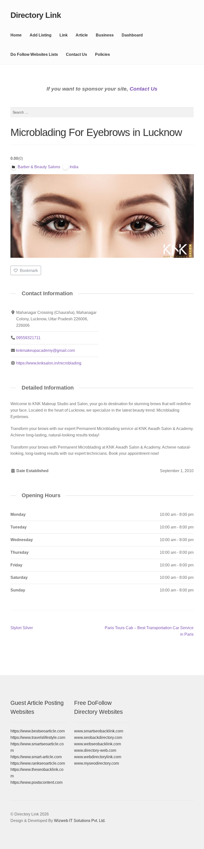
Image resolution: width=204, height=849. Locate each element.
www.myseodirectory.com (96, 763)
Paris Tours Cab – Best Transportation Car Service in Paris (149, 630)
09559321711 (28, 338)
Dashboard (132, 35)
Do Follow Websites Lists (34, 54)
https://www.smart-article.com (36, 757)
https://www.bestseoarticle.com (37, 731)
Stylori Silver (21, 628)
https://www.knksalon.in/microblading (48, 363)
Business (105, 35)
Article (82, 35)
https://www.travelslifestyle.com (37, 737)
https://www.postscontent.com (36, 782)
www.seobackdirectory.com (98, 737)
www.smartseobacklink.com (98, 731)
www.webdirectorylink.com (97, 757)
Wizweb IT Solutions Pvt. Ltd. (79, 820)
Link (63, 35)
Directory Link (35, 15)
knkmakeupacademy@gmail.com (45, 350)
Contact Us (76, 54)
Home (16, 35)
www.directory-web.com (95, 750)
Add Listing (40, 35)
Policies (102, 54)
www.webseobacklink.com (97, 744)
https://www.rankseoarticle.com (37, 763)
